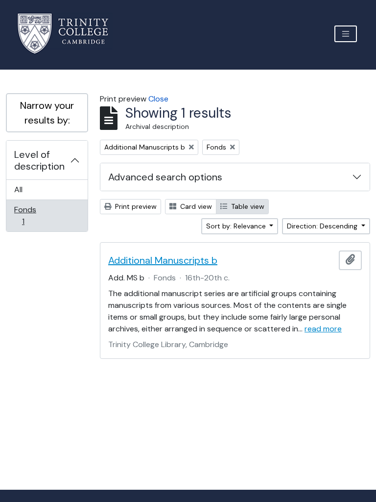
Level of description (39, 160)
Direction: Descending (323, 226)
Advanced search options (165, 177)
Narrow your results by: (47, 112)
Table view (246, 206)
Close (158, 99)
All (18, 189)
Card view (195, 206)
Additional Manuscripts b (162, 260)
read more (323, 329)
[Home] (68, 33)
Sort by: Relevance (237, 226)
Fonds (30, 215)
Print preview (135, 206)
